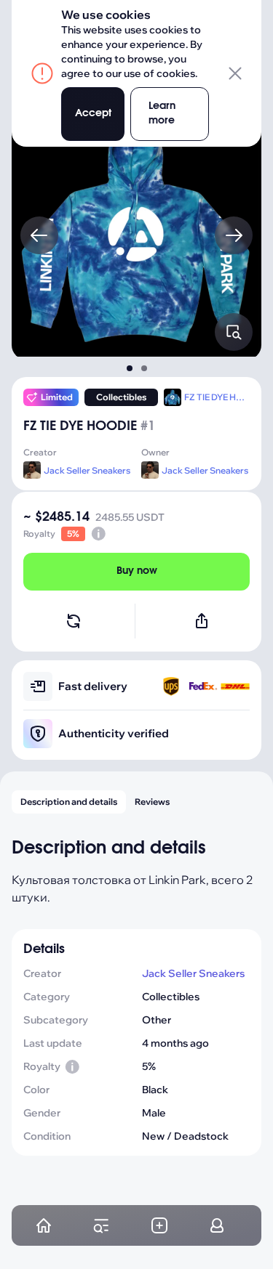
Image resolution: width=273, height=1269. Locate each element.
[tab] (129, 368)
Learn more (162, 113)
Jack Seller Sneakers (87, 470)
